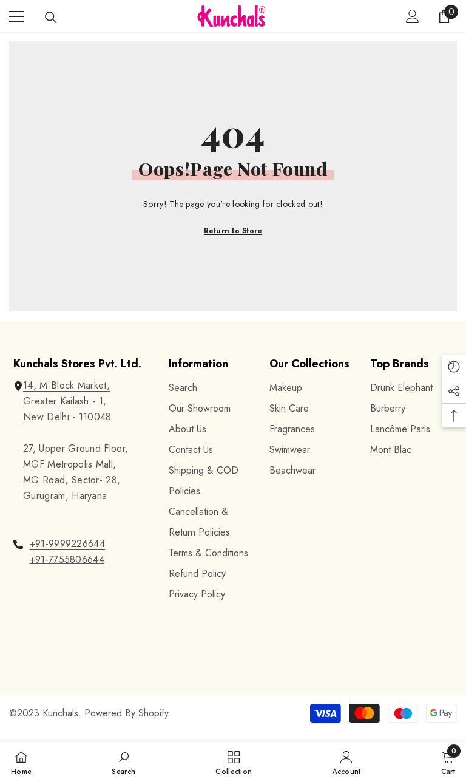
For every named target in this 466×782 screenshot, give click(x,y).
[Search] (51, 17)
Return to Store (233, 230)
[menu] (16, 16)
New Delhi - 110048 (67, 417)
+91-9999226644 (67, 544)
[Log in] (412, 16)
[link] (123, 762)
